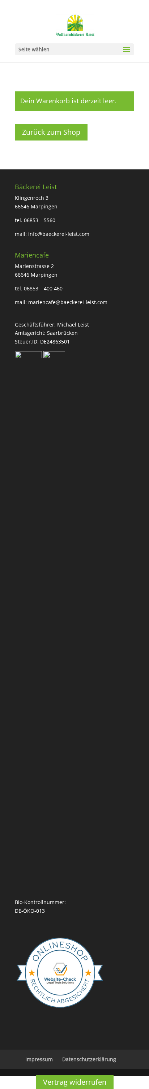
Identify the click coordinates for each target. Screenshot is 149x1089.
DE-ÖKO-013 (30, 910)
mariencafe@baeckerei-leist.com (67, 302)
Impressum (39, 1059)
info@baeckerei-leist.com (58, 233)
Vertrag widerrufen (74, 1082)
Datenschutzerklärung (89, 1059)
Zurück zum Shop (51, 132)
